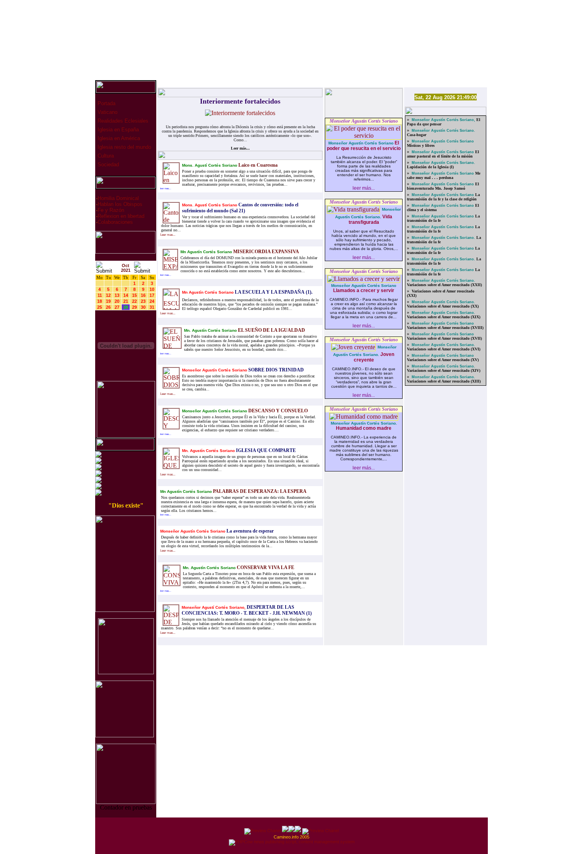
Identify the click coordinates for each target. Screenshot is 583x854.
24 (152, 301)
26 (108, 307)
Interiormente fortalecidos (240, 101)
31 (152, 307)
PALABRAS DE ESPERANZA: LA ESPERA (259, 491)
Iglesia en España (117, 130)
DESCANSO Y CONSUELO (277, 411)
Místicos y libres (421, 145)
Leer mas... (167, 235)
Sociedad (107, 164)
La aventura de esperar (249, 531)
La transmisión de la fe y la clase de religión (443, 196)
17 (152, 295)
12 (108, 295)
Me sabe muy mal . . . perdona (443, 175)
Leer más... (240, 148)
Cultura (105, 156)
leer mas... (165, 188)
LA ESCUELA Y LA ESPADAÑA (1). (273, 292)
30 (143, 307)
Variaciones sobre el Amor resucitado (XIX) (443, 317)
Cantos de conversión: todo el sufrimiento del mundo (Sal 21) (240, 207)
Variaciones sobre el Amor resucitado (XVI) (443, 349)
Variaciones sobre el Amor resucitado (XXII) (444, 285)
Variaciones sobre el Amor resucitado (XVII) (444, 338)
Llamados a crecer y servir (363, 290)
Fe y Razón (111, 210)
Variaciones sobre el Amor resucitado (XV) (443, 360)
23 (143, 301)
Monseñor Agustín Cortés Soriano (364, 121)
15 (134, 295)
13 (117, 295)
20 (117, 301)
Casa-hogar (416, 135)
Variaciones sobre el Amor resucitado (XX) (443, 306)
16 (143, 295)
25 (99, 307)
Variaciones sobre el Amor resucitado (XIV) (443, 370)
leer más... (364, 188)
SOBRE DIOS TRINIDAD (275, 370)
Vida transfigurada (371, 219)
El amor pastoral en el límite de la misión (443, 154)
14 (125, 295)
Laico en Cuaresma (257, 165)
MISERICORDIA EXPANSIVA (265, 251)
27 (117, 307)
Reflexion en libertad (121, 216)
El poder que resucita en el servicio (364, 145)
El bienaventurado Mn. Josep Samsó (443, 186)
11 (100, 295)
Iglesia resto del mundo (123, 147)
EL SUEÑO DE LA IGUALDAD (271, 330)
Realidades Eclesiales (122, 121)
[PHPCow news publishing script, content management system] (292, 841)
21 (125, 301)
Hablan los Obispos (120, 204)
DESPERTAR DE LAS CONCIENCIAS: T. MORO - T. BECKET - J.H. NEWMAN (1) (247, 610)
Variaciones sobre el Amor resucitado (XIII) (444, 381)
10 (152, 289)
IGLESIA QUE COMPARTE (265, 450)
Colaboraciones (115, 222)
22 (134, 301)
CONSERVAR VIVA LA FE (265, 567)
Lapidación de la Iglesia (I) (430, 167)
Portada (105, 103)
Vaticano (106, 112)
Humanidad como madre (363, 428)
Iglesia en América (118, 138)
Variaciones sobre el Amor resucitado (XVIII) (445, 327)
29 (134, 307)
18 (99, 301)
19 (108, 301)
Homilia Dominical (118, 198)
